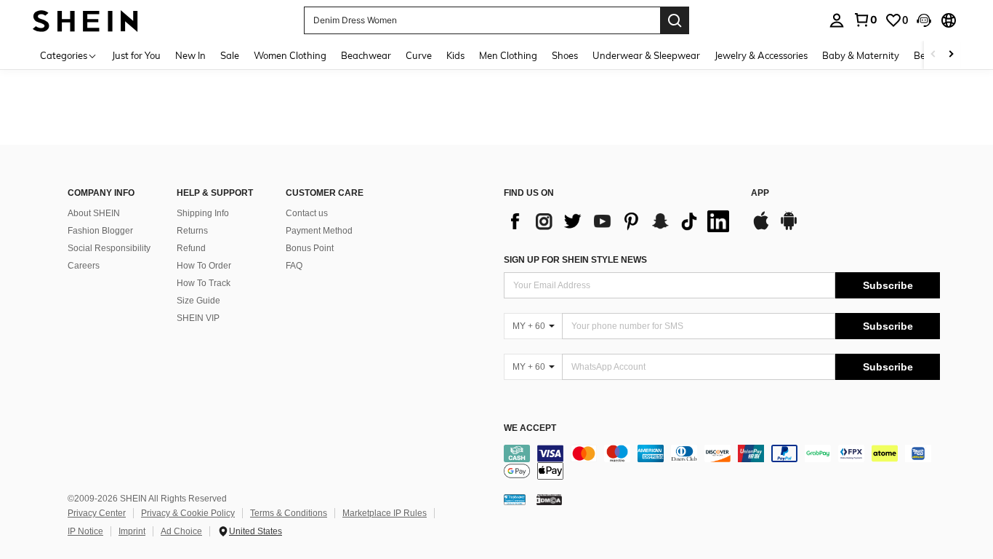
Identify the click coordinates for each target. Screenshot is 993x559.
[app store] (761, 228)
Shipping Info (203, 213)
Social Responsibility (109, 248)
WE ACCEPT (530, 428)
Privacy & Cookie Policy (188, 513)
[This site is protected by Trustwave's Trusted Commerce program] (515, 499)
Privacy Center (97, 513)
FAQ (294, 266)
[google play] (789, 228)
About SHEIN (94, 213)
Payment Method (319, 231)
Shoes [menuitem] (565, 55)
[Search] (674, 20)
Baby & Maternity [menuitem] (860, 55)
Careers (84, 266)
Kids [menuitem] (455, 55)
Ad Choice (181, 531)
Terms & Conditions (288, 513)
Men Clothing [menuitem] (508, 55)
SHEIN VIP (198, 318)
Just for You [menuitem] (136, 55)
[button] (924, 20)
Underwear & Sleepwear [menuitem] (646, 55)
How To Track (203, 283)
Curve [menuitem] (419, 55)
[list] (620, 221)
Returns (192, 231)
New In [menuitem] (190, 55)
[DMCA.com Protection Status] (549, 499)
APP (760, 193)
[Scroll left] (933, 55)
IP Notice (85, 531)
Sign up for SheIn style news (575, 260)
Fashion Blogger (100, 231)
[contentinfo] (722, 462)
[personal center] (836, 20)
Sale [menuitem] (229, 55)
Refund (191, 248)
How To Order (204, 266)
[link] (865, 19)
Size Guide (198, 301)
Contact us (307, 213)
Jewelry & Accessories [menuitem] (761, 55)
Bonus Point (310, 248)
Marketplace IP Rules (384, 513)
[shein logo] (85, 20)
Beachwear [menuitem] (366, 55)
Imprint (131, 531)
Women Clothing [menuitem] (290, 55)
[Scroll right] (951, 55)
